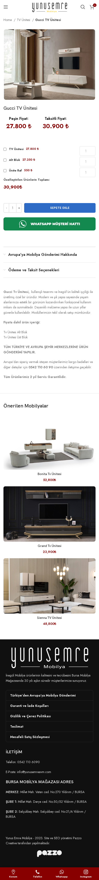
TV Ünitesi (24, 20)
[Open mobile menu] (5, 7)
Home (8, 20)
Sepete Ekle (60, 208)
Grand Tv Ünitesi (49, 546)
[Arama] (82, 7)
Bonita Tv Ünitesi (49, 474)
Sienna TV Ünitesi (49, 618)
